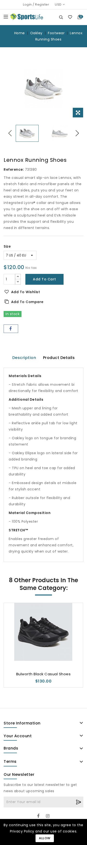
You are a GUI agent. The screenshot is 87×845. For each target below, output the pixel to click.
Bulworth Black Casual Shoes (43, 673)
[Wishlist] (70, 17)
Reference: (14, 169)
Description (24, 357)
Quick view (43, 652)
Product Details (59, 357)
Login (27, 4)
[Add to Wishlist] (34, 652)
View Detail (53, 652)
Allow (45, 838)
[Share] (11, 329)
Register (42, 4)
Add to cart (44, 279)
